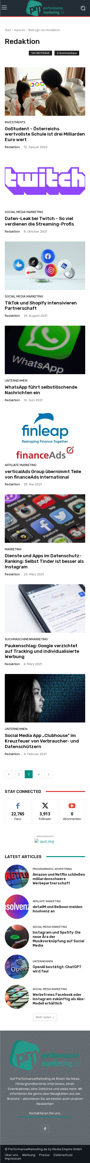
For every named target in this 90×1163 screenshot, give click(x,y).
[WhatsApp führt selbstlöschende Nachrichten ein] (45, 350)
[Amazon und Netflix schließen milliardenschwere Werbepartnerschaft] (17, 877)
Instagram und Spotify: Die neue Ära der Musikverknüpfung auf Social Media (58, 939)
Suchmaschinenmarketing (26, 639)
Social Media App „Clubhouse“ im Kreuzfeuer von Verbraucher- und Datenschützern (42, 741)
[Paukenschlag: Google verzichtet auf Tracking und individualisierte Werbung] (45, 608)
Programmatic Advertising (52, 869)
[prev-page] (9, 774)
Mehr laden (43, 1017)
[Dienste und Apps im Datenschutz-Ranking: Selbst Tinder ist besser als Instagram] (45, 518)
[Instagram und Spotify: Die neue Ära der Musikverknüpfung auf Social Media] (17, 937)
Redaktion (12, 147)
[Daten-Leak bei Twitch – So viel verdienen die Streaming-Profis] (45, 181)
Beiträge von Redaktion (44, 30)
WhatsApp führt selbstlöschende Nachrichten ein (41, 389)
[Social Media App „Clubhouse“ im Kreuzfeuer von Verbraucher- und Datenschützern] (45, 698)
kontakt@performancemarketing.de (45, 1117)
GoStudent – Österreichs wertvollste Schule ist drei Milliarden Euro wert (45, 134)
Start (8, 30)
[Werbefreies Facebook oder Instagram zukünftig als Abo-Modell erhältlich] (17, 997)
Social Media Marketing (24, 211)
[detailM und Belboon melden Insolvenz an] (17, 907)
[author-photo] (17, 55)
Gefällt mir (18, 803)
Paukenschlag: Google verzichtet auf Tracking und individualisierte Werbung (42, 651)
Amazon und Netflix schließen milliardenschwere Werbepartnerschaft (59, 878)
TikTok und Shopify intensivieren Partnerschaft (41, 305)
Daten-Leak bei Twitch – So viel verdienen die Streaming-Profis (39, 221)
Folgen (45, 803)
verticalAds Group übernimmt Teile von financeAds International (43, 474)
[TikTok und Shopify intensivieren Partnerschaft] (45, 265)
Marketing (13, 549)
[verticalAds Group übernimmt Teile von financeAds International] (45, 434)
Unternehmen (16, 380)
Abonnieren (72, 803)
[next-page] (48, 774)
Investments (15, 122)
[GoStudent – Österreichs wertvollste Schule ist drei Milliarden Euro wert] (45, 91)
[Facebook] (45, 1129)
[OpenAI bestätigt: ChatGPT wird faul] (17, 967)
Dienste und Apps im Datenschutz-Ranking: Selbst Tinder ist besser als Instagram (44, 561)
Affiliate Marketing (20, 465)
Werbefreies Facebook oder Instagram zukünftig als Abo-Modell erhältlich (59, 998)
